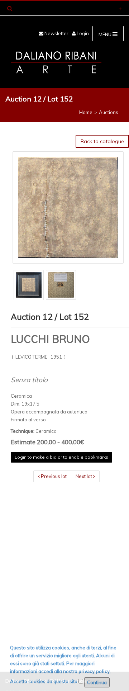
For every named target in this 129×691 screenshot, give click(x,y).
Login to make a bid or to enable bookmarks (61, 457)
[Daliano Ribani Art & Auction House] (56, 62)
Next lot (84, 476)
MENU (106, 34)
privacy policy (94, 671)
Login (82, 33)
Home (85, 112)
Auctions (108, 112)
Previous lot (53, 476)
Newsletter (55, 33)
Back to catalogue (102, 141)
